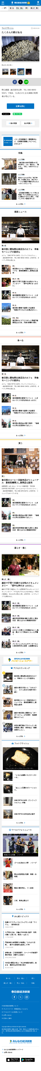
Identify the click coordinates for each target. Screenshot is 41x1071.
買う (27, 8)
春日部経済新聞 (19, 2)
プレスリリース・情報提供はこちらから (15, 1009)
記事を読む (20, 106)
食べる (12, 8)
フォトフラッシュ (8, 28)
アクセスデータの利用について (12, 1012)
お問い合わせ (7, 1015)
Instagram (26, 997)
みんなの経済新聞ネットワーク (20, 1041)
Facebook (14, 997)
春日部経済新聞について (10, 1006)
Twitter (20, 997)
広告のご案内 (7, 1018)
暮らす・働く (35, 8)
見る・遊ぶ (19, 8)
